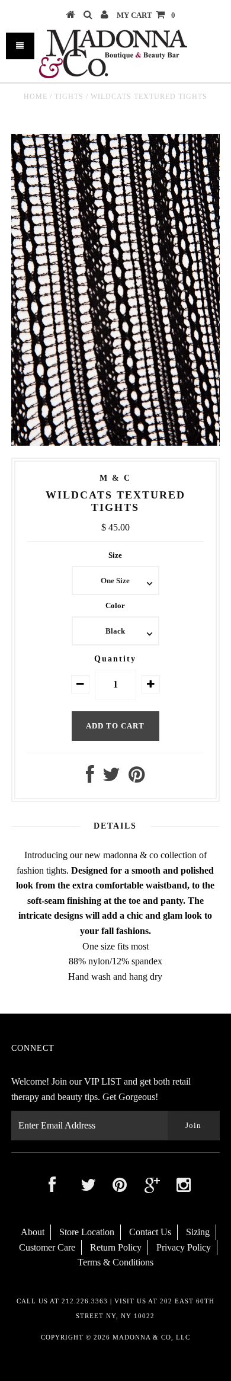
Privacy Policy (183, 1247)
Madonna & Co (142, 1337)
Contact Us (150, 1232)
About (32, 1232)
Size (115, 555)
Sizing (198, 1232)
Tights (69, 96)
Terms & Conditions (115, 1262)
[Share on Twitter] (111, 778)
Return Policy (116, 1247)
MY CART (146, 15)
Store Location (86, 1232)
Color (115, 605)
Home (35, 96)
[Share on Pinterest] (137, 778)
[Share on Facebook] (90, 778)
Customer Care (47, 1247)
